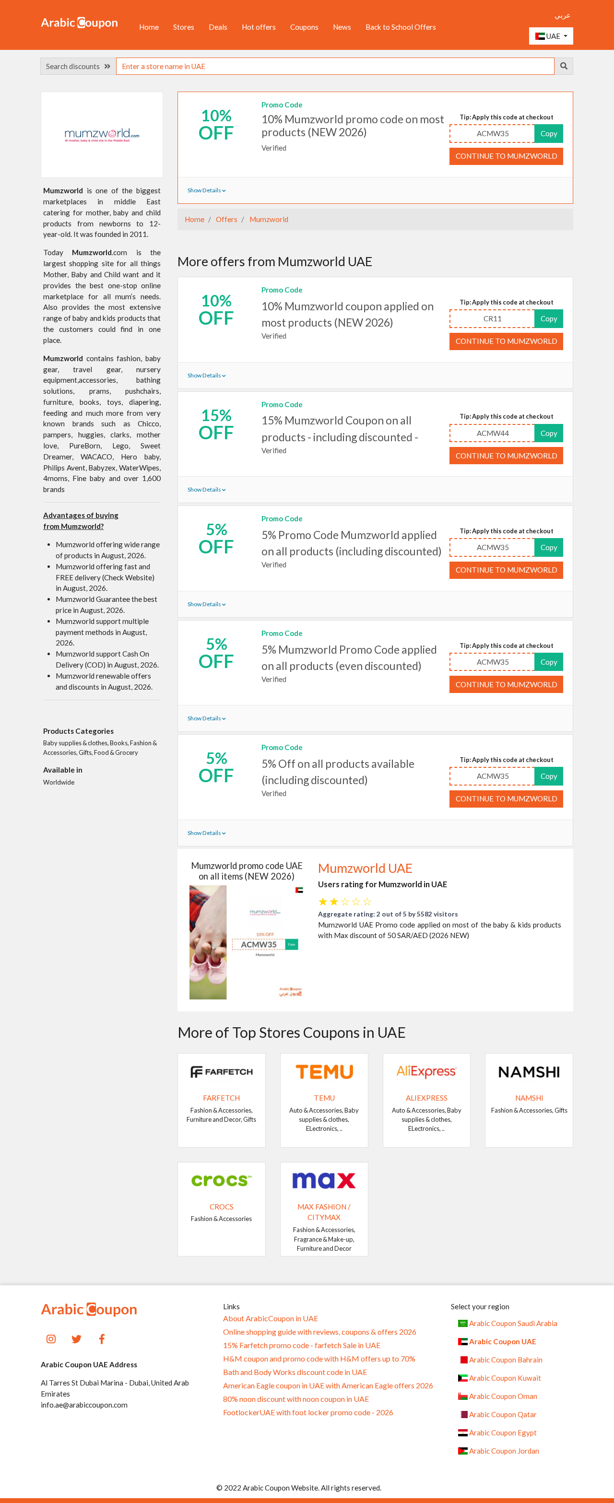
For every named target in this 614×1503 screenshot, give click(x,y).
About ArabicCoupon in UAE (270, 1318)
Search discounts (75, 66)
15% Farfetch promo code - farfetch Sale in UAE (301, 1345)
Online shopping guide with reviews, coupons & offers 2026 (319, 1331)
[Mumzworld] (102, 134)
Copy (549, 133)
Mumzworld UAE (365, 868)
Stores (183, 27)
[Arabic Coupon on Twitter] (76, 1338)
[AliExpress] (427, 1071)
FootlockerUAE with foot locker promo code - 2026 (308, 1412)
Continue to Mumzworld (506, 156)
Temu (324, 1097)
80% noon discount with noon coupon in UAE (296, 1399)
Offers (225, 219)
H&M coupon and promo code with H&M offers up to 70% (319, 1358)
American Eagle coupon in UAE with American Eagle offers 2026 (328, 1385)
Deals (218, 27)
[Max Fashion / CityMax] (324, 1179)
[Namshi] (529, 1071)
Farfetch (221, 1097)
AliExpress (427, 1097)
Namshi (529, 1097)
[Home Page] (79, 22)
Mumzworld (268, 219)
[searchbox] (335, 66)
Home (149, 27)
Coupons (304, 27)
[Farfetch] (221, 1071)
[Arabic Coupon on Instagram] (51, 1338)
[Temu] (324, 1071)
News (342, 27)
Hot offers (259, 27)
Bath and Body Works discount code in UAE (295, 1372)
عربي (563, 15)
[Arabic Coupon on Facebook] (102, 1338)
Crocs (222, 1206)
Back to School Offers (401, 27)
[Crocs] (221, 1179)
